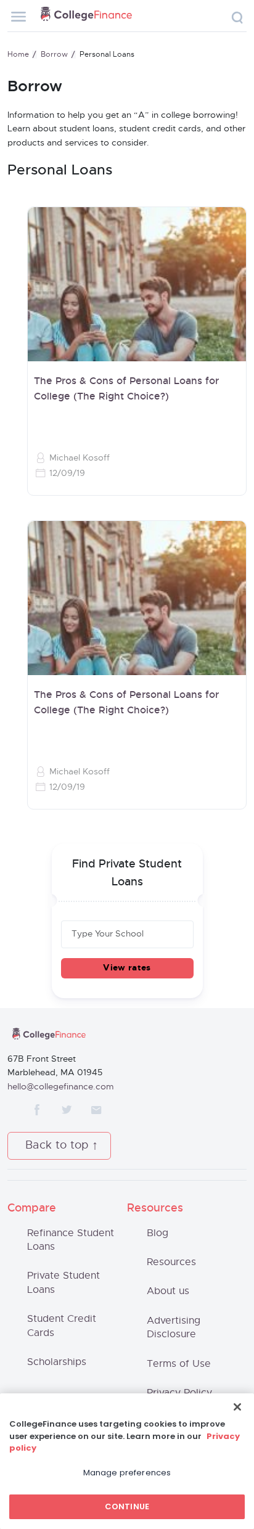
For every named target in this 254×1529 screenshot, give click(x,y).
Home (18, 54)
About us (168, 1291)
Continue (127, 1506)
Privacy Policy (179, 1393)
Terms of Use (179, 1364)
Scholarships (56, 1362)
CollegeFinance (86, 16)
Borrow (54, 54)
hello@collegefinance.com (60, 1087)
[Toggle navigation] (18, 17)
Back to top (57, 1145)
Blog (157, 1233)
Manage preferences (127, 1472)
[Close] (237, 1406)
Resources (171, 1262)
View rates (126, 968)
